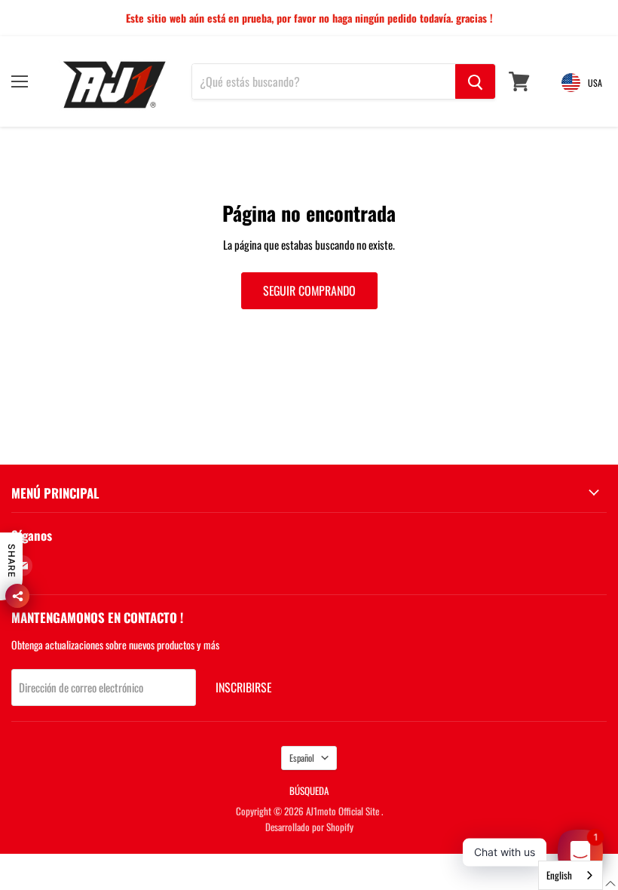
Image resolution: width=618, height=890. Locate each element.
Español (301, 757)
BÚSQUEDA (309, 790)
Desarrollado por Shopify (309, 826)
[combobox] (570, 875)
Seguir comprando (309, 290)
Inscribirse (243, 687)
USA (595, 82)
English (559, 874)
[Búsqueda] (475, 81)
